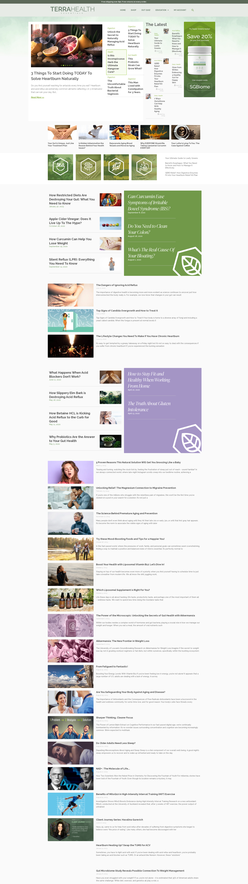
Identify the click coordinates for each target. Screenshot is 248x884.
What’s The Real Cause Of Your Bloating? (151, 252)
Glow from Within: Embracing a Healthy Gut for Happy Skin (177, 75)
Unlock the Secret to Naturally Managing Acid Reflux (115, 38)
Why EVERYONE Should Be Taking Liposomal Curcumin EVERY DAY (153, 145)
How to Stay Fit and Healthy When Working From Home (149, 379)
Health (110, 52)
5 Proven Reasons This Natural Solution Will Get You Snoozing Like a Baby (138, 462)
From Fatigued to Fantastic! (112, 666)
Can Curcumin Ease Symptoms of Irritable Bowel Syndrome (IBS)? (149, 202)
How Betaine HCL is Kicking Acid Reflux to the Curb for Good (69, 417)
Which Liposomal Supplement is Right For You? (123, 590)
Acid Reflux (176, 30)
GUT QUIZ (145, 10)
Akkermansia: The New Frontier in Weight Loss (122, 641)
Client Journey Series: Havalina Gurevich (119, 819)
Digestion (111, 28)
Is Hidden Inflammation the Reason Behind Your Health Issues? (91, 145)
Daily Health (156, 34)
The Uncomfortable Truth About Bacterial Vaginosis (116, 87)
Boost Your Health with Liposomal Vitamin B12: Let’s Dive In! (130, 564)
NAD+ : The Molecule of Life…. (113, 768)
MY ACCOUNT (180, 10)
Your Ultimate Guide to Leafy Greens (158, 43)
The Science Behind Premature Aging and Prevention (126, 513)
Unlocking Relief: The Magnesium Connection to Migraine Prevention (136, 488)
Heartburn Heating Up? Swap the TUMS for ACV (123, 845)
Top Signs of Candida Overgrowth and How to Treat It (127, 310)
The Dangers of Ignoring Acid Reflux (117, 285)
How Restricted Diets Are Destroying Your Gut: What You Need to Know (72, 199)
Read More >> (37, 97)
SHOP (133, 10)
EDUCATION (161, 10)
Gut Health (132, 55)
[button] (193, 10)
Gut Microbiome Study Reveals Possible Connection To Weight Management (140, 870)
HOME (123, 10)
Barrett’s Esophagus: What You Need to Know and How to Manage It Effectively (181, 165)
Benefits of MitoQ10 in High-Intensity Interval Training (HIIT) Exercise (135, 794)
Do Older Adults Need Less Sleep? (115, 743)
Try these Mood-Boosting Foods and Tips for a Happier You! (130, 539)
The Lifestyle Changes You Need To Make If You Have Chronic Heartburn (137, 336)
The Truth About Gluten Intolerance (149, 406)
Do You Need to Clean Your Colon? (147, 229)
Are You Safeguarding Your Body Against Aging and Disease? (130, 692)
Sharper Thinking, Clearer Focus (114, 717)
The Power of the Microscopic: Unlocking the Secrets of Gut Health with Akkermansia (145, 615)
